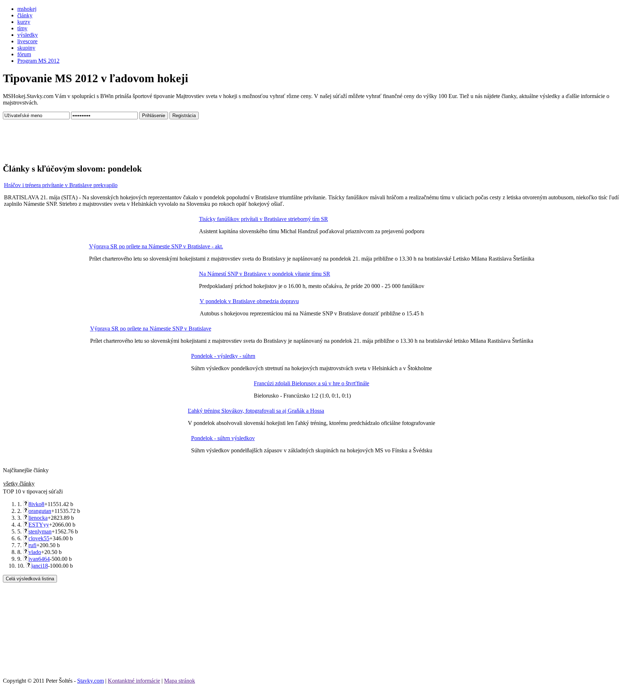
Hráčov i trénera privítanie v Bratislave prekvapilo (61, 185)
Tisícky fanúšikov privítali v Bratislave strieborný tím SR (263, 219)
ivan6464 (39, 559)
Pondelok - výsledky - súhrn (223, 356)
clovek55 (38, 538)
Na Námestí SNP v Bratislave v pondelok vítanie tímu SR (264, 274)
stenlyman (40, 531)
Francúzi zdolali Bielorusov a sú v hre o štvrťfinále (311, 383)
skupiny (26, 48)
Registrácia (184, 115)
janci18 (39, 566)
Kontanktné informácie (134, 681)
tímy (22, 28)
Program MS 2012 (38, 61)
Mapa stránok (179, 681)
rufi (32, 545)
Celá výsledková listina (30, 578)
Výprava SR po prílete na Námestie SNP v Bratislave (150, 328)
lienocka (38, 518)
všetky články (19, 483)
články (24, 15)
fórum (24, 54)
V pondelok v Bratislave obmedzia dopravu (249, 301)
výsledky (27, 35)
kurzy (23, 22)
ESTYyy (38, 525)
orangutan (39, 511)
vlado (34, 552)
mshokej (26, 9)
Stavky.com (90, 681)
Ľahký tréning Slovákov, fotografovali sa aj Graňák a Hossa (256, 411)
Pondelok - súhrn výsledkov (223, 438)
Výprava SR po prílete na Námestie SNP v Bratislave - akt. (156, 246)
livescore (27, 41)
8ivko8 (36, 504)
